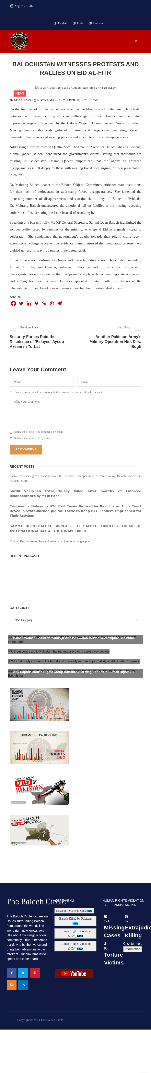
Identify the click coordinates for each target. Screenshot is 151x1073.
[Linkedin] (28, 303)
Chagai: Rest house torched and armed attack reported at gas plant (50, 541)
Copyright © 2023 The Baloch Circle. (40, 1020)
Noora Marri (48, 100)
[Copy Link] (44, 303)
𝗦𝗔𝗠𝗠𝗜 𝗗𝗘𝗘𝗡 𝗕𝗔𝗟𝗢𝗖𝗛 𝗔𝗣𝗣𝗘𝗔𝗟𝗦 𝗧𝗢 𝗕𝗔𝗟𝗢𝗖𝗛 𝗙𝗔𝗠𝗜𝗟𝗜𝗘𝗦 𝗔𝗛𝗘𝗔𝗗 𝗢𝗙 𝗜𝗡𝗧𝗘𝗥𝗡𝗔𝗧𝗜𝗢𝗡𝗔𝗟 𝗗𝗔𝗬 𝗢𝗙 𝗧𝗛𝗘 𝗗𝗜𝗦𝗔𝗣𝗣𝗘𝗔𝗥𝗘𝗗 (75, 529)
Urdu (80, 23)
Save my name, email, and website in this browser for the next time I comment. (58, 392)
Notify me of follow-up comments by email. (39, 431)
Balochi (97, 23)
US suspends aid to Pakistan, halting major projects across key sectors (65, 647)
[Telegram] (59, 303)
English (62, 23)
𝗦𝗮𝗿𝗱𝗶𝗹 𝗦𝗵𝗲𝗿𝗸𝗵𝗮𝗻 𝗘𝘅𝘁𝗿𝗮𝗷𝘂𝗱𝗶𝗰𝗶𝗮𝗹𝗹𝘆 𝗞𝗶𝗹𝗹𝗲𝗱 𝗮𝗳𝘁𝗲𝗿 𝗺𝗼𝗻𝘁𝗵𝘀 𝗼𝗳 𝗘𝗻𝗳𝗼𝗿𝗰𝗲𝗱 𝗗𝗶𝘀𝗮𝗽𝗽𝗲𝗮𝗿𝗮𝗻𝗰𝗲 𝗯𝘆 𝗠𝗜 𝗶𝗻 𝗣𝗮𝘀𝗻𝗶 (75, 493)
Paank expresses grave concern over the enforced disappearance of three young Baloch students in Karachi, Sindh (75, 478)
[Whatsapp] (51, 303)
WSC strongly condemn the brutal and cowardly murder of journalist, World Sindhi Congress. (81, 657)
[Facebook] (13, 303)
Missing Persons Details (71, 910)
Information (132, 949)
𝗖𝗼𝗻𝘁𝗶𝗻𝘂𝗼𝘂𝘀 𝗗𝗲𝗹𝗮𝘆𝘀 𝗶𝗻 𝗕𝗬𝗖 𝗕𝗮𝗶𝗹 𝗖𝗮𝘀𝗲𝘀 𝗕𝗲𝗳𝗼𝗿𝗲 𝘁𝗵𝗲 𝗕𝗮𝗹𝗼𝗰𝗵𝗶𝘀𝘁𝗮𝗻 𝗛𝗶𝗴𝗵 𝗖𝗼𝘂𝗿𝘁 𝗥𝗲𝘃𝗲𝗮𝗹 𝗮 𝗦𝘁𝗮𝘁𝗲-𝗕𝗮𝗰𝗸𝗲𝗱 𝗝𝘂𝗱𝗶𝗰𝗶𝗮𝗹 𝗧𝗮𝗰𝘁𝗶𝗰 (75, 511)
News (20, 93)
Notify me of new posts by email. (32, 438)
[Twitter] (21, 303)
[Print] (36, 303)
